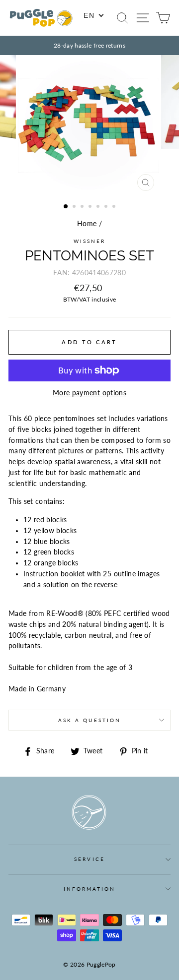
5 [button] (98, 207)
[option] (89, 45)
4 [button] (91, 207)
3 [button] (83, 207)
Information (90, 889)
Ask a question (89, 720)
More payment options (89, 393)
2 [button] (75, 207)
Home (86, 224)
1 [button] (66, 206)
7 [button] (114, 207)
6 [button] (106, 207)
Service (89, 859)
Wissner (89, 241)
